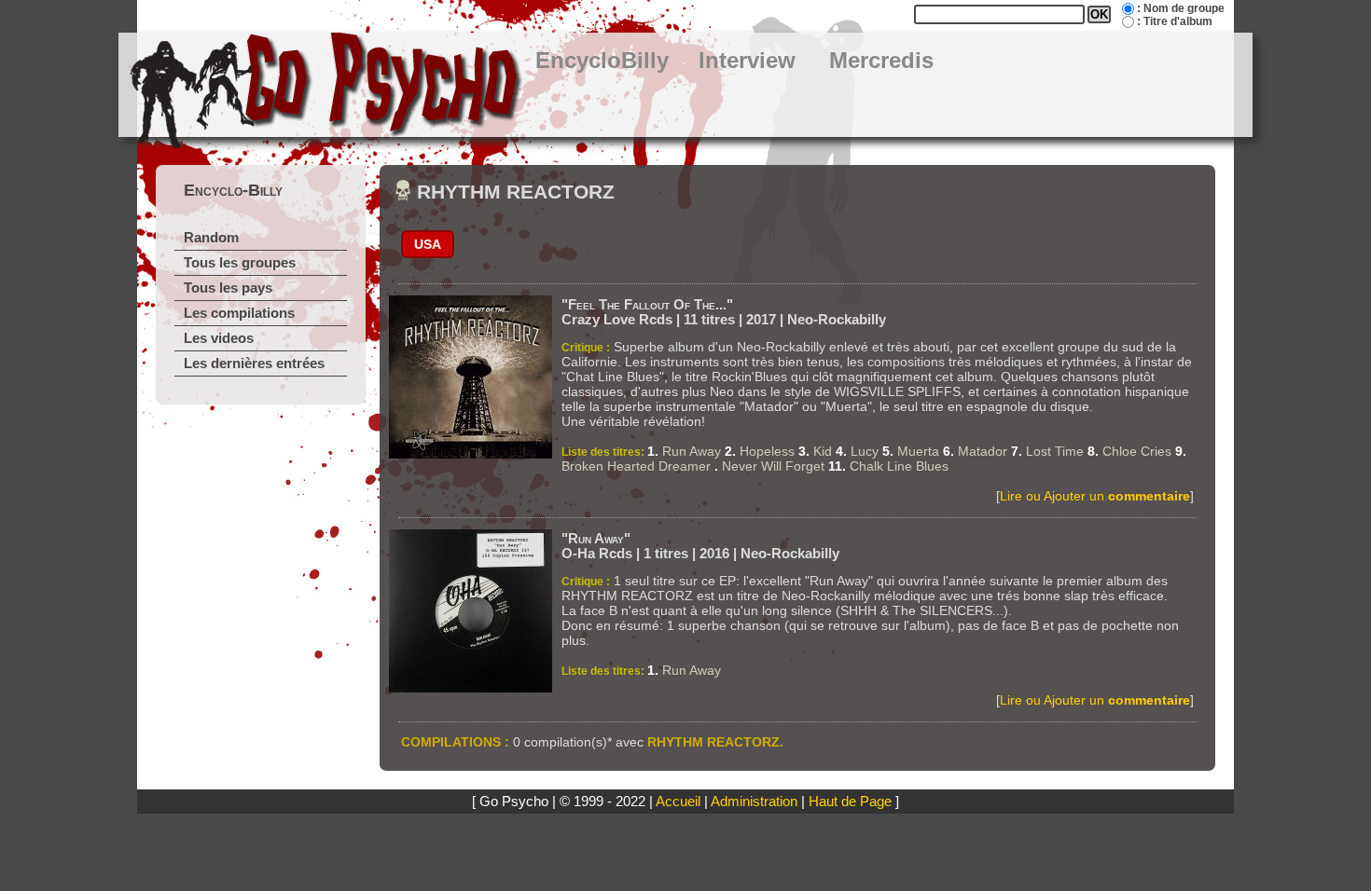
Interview (747, 60)
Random (211, 237)
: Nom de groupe (1181, 8)
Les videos (219, 338)
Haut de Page (850, 801)
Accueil (678, 801)
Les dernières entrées (254, 363)
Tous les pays (228, 288)
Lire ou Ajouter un (1095, 495)
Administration (754, 801)
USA (427, 244)
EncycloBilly (602, 60)
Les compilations (239, 313)
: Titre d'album (1174, 21)
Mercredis (881, 60)
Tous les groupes (240, 262)
